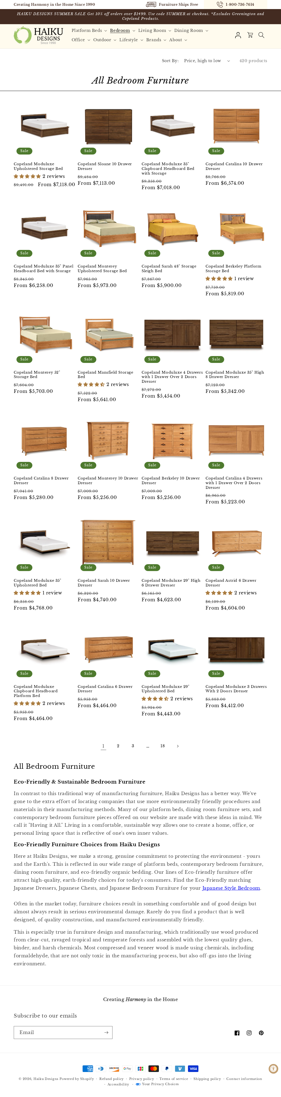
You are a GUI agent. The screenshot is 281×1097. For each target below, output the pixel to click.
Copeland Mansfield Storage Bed (105, 374)
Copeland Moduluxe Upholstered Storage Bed (38, 166)
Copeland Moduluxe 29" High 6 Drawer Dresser (171, 583)
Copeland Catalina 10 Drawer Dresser (234, 166)
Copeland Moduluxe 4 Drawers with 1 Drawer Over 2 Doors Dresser (172, 377)
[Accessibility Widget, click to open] (273, 1069)
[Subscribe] (106, 1032)
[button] (90, 30)
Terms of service (173, 1079)
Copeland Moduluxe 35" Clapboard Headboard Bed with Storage (168, 169)
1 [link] (103, 746)
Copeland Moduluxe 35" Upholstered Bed (37, 583)
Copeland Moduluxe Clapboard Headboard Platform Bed (36, 691)
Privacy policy (141, 1079)
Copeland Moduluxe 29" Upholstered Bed (166, 689)
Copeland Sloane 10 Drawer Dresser (105, 166)
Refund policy (111, 1079)
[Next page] (178, 746)
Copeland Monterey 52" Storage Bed (37, 374)
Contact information (244, 1079)
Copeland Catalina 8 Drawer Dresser (41, 480)
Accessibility (118, 1084)
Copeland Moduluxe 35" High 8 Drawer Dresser (235, 374)
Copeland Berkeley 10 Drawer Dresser (171, 480)
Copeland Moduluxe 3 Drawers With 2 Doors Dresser (236, 689)
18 (163, 745)
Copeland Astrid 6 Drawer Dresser (231, 583)
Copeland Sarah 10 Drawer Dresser (104, 583)
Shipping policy (207, 1079)
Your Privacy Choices (160, 1084)
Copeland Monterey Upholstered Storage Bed (102, 268)
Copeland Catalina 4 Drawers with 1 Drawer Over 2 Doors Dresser (234, 483)
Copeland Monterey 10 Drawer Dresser (108, 480)
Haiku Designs (45, 1079)
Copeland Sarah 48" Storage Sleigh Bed (169, 268)
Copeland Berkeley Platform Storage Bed (234, 268)
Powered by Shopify (77, 1079)
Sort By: (170, 60)
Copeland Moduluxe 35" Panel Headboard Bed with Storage (43, 268)
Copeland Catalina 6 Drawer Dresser (105, 689)
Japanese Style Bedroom (231, 888)
